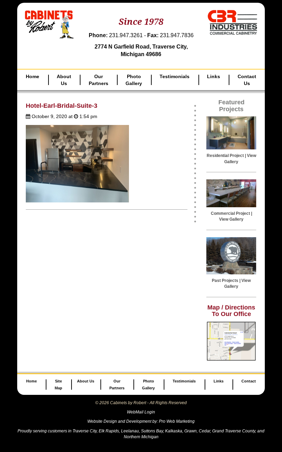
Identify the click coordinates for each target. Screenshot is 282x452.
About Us (64, 80)
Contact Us (247, 80)
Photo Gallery (134, 80)
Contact (248, 381)
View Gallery (231, 219)
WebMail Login (141, 412)
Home (32, 76)
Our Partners (98, 80)
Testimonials (174, 76)
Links (213, 76)
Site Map (58, 384)
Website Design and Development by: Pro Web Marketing (141, 421)
